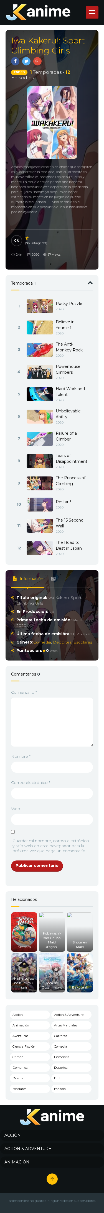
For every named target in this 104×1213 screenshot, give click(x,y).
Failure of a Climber (66, 436)
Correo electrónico (30, 782)
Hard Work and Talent (70, 391)
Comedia (42, 642)
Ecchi (58, 1078)
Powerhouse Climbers (68, 369)
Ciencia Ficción (23, 1046)
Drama (17, 1078)
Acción (17, 1015)
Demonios (19, 1068)
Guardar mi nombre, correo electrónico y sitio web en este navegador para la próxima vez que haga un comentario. (50, 845)
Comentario (24, 692)
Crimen (18, 1057)
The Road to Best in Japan (69, 545)
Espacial (60, 1089)
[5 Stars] (27, 238)
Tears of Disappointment (71, 458)
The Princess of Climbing (70, 480)
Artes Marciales (65, 1025)
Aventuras (20, 1036)
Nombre (21, 756)
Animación (20, 1025)
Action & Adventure (68, 1015)
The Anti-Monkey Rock (69, 347)
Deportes (62, 642)
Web (15, 808)
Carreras (60, 1036)
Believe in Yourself (65, 324)
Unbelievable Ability (68, 414)
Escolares (82, 642)
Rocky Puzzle (69, 303)
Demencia (62, 1057)
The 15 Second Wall (69, 523)
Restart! (63, 501)
